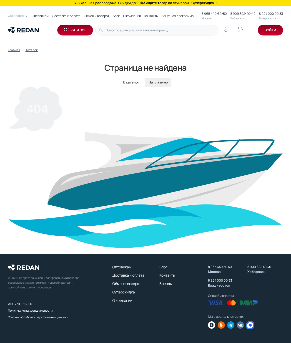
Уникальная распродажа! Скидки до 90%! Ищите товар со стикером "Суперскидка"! (145, 2)
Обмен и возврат (96, 16)
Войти (270, 30)
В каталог (131, 82)
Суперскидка (123, 292)
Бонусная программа (178, 16)
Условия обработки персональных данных (38, 317)
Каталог (78, 30)
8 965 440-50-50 (214, 13)
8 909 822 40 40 (259, 267)
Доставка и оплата (66, 16)
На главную (158, 82)
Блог (116, 16)
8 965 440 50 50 (220, 267)
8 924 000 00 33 (271, 13)
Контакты (151, 16)
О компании (132, 16)
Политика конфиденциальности (30, 310)
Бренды (166, 283)
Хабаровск (16, 16)
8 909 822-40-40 (243, 13)
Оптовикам (40, 16)
